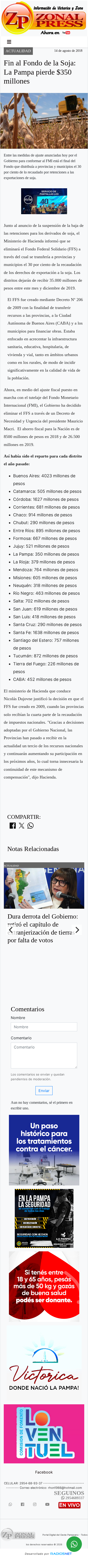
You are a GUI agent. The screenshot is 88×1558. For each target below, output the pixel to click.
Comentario (21, 1038)
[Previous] (11, 930)
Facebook (44, 1472)
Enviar (44, 1090)
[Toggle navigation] (9, 41)
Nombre (18, 1017)
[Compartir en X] (21, 827)
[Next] (77, 930)
